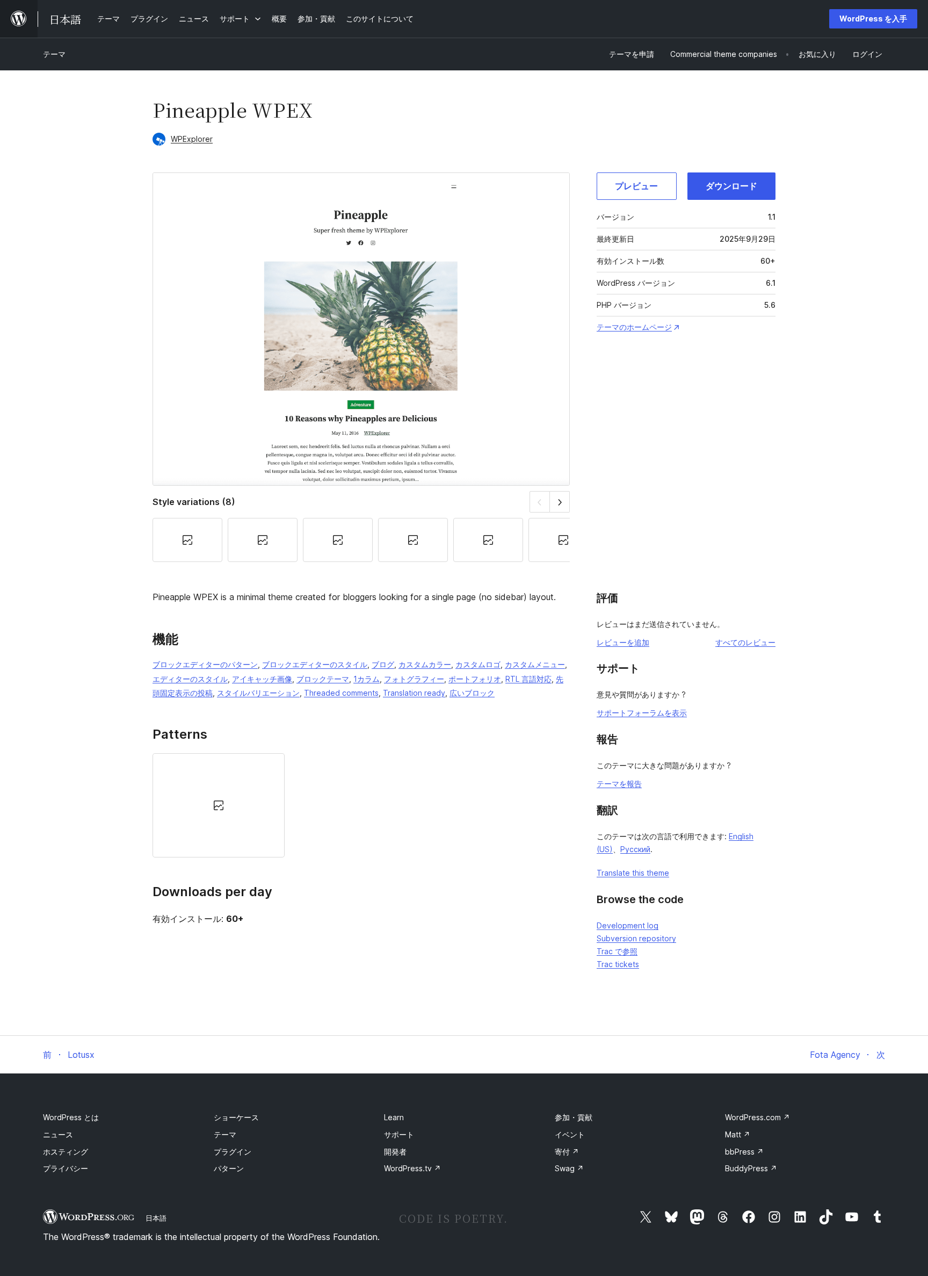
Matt (737, 1134)
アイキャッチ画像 (262, 678)
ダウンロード (731, 186)
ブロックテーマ (322, 678)
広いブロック (472, 692)
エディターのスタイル (190, 678)
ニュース (58, 1134)
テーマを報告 (619, 783)
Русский (635, 849)
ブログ (383, 664)
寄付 (567, 1151)
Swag (569, 1168)
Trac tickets (618, 964)
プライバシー (65, 1168)
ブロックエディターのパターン (205, 664)
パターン (229, 1168)
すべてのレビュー (745, 642)
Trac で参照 (617, 951)
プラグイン (232, 1151)
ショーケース (236, 1117)
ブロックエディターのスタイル (314, 664)
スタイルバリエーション (258, 692)
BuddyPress (751, 1168)
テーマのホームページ (634, 326)
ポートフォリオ (474, 678)
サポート (399, 1134)
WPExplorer (192, 138)
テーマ (54, 54)
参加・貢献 (573, 1117)
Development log (627, 925)
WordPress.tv (412, 1168)
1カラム (366, 678)
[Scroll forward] (560, 501)
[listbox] (361, 805)
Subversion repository (636, 938)
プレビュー (636, 186)
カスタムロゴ (478, 664)
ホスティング (65, 1151)
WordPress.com (757, 1117)
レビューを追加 (623, 642)
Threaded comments (341, 692)
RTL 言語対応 (528, 678)
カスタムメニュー (535, 664)
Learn (394, 1117)
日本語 (156, 1218)
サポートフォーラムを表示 (642, 712)
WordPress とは (71, 1117)
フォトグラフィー (414, 678)
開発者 (395, 1151)
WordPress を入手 (873, 18)
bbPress (744, 1151)
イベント (570, 1134)
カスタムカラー (424, 664)
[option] (219, 805)
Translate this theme (633, 872)
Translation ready (414, 692)
